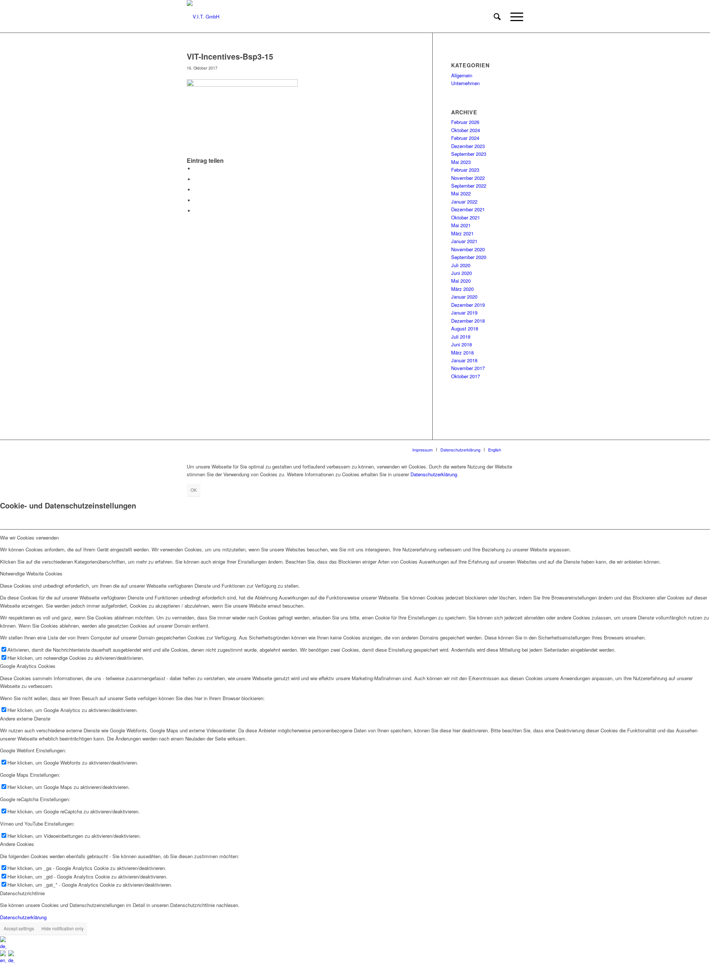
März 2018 (462, 352)
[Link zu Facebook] (517, 449)
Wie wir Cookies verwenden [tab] (29, 537)
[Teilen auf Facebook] (196, 168)
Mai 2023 (461, 161)
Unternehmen (465, 83)
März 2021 (462, 233)
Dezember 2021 (468, 209)
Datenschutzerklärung (433, 474)
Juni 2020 (461, 272)
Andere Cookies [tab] (17, 843)
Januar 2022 (464, 201)
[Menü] (514, 16)
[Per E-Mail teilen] (196, 210)
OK (193, 490)
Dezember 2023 (468, 146)
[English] (4, 960)
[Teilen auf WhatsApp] (196, 189)
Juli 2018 (460, 336)
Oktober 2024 (465, 130)
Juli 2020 (460, 265)
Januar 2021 (464, 241)
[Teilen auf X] (196, 179)
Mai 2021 (461, 225)
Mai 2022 (461, 193)
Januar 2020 (464, 296)
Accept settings (19, 928)
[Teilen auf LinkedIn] (196, 200)
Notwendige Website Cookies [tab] (31, 573)
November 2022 (468, 177)
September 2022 (468, 185)
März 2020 (462, 288)
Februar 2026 (465, 121)
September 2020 (468, 257)
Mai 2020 (461, 280)
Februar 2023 (465, 169)
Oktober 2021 (465, 217)
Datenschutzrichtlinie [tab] (22, 893)
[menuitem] (497, 16)
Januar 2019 (464, 312)
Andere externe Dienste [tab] (25, 718)
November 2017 (468, 368)
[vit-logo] (203, 16)
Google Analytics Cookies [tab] (27, 665)
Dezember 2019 (468, 304)
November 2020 (468, 249)
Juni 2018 (461, 344)
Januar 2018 (464, 360)
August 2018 (464, 328)
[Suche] (497, 16)
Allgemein (461, 75)
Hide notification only (62, 928)
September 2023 (468, 153)
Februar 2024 (465, 137)
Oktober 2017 (465, 376)
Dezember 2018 (468, 320)
